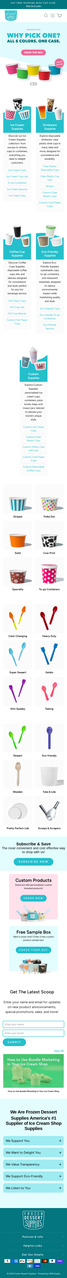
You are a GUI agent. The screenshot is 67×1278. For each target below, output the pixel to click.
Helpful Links (32, 1245)
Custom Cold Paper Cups (50, 204)
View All (59, 1050)
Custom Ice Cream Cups (33, 429)
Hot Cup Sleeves (17, 313)
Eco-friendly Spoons (49, 326)
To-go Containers (17, 182)
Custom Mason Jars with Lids (34, 448)
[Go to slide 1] (32, 84)
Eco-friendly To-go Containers (50, 316)
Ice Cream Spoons (17, 189)
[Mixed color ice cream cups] (33, 55)
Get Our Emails (32, 1254)
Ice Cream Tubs (17, 195)
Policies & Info (32, 1236)
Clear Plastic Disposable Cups (50, 168)
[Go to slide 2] (35, 84)
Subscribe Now (33, 861)
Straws (50, 186)
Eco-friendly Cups (50, 308)
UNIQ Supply (54, 1273)
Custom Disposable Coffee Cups (33, 468)
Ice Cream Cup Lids (17, 176)
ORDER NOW (33, 898)
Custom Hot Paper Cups (17, 321)
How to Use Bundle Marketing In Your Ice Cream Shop (33, 1091)
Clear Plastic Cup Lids (49, 178)
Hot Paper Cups (17, 300)
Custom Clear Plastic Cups (49, 194)
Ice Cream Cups (17, 170)
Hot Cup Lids (17, 307)
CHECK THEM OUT (33, 950)
